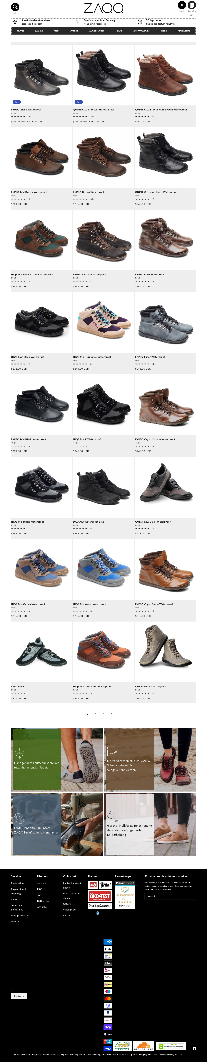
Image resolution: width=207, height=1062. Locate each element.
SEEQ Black (18, 686)
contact (41, 883)
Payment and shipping (18, 891)
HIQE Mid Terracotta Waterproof (92, 686)
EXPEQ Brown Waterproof (88, 191)
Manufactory (141, 30)
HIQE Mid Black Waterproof (27, 521)
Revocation (17, 883)
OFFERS (74, 30)
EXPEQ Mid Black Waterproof (28, 439)
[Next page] (120, 713)
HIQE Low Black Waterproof (27, 356)
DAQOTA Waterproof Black (89, 521)
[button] (15, 7)
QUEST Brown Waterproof (150, 686)
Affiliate (42, 906)
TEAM (118, 30)
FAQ (39, 889)
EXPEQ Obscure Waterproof (89, 274)
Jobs (39, 895)
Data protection (20, 915)
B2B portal (43, 900)
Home (20, 30)
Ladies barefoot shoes (72, 885)
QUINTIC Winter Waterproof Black (94, 109)
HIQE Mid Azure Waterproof (89, 604)
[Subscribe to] (192, 896)
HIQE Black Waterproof (87, 439)
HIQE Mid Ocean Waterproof (28, 604)
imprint (15, 899)
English (17, 996)
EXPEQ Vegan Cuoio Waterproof (154, 604)
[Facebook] (194, 1049)
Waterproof (70, 909)
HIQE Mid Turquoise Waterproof (92, 356)
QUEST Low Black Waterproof (153, 521)
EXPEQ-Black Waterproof (26, 109)
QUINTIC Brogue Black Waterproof (156, 191)
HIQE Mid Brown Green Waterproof (32, 274)
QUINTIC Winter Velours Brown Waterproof (161, 109)
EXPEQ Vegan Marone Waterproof (155, 439)
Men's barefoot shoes (72, 895)
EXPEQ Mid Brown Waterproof (29, 191)
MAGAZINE (184, 30)
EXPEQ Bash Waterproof (149, 274)
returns (15, 921)
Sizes (164, 30)
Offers (67, 903)
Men (56, 30)
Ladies (39, 30)
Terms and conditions (17, 907)
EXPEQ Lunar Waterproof (150, 356)
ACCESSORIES (97, 30)
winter (67, 915)
